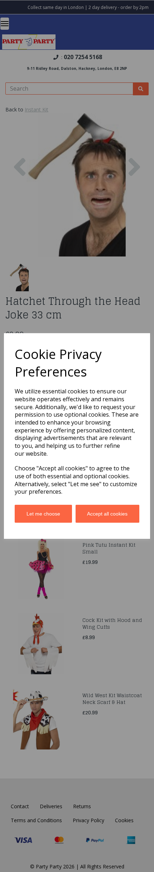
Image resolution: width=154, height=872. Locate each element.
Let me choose (43, 514)
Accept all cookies (107, 514)
